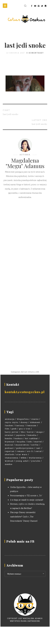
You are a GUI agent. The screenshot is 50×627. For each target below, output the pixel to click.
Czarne (35, 419)
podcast (9, 448)
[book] (45, 5)
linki (30, 441)
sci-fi (30, 451)
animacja (10, 419)
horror (30, 432)
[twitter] (42, 5)
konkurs (19, 438)
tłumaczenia (11, 458)
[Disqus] (25, 242)
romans (21, 451)
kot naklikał (31, 438)
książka (21, 441)
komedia (32, 435)
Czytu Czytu (11, 422)
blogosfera (23, 419)
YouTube (35, 461)
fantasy (19, 425)
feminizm (31, 425)
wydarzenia (35, 458)
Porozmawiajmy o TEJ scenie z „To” (26, 495)
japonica (20, 435)
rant (38, 448)
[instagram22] (38, 5)
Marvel (38, 441)
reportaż (9, 451)
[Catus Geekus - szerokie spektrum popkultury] (25, 19)
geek (14, 429)
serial (39, 451)
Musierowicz (22, 445)
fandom (9, 425)
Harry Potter (12, 432)
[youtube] (35, 5)
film (7, 429)
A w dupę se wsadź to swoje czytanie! (26, 500)
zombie (8, 464)
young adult (22, 461)
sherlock (9, 454)
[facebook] (31, 5)
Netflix (35, 445)
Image (39, 432)
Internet (9, 435)
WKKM (24, 458)
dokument (35, 422)
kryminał (9, 441)
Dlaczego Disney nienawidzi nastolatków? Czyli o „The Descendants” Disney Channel (23, 517)
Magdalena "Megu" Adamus (25, 163)
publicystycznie (25, 448)
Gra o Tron (24, 429)
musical (9, 445)
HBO (23, 432)
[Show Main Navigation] (5, 5)
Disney (24, 422)
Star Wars (21, 454)
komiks (8, 438)
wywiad (9, 461)
